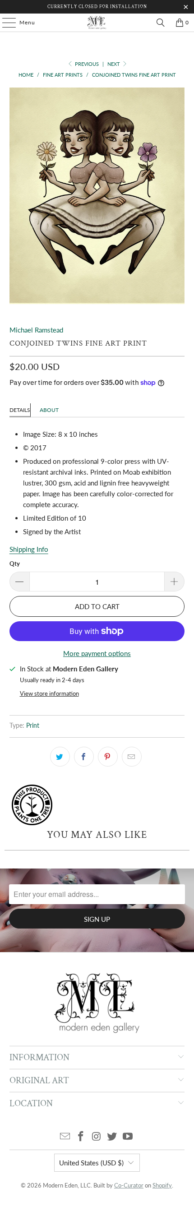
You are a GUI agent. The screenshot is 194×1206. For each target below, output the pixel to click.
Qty (14, 563)
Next (114, 64)
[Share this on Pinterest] (108, 757)
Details (19, 410)
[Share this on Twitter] (60, 757)
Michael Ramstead (36, 330)
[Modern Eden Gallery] (97, 23)
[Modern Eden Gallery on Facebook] (81, 1136)
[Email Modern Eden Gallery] (65, 1136)
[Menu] (4, 23)
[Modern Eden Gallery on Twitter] (112, 1136)
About (49, 410)
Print (32, 725)
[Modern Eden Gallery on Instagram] (96, 1136)
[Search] (160, 23)
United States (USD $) (91, 1163)
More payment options (97, 653)
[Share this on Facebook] (84, 757)
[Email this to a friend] (132, 757)
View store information (49, 693)
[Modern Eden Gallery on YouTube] (128, 1136)
